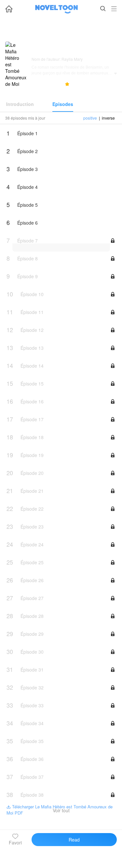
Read (74, 839)
